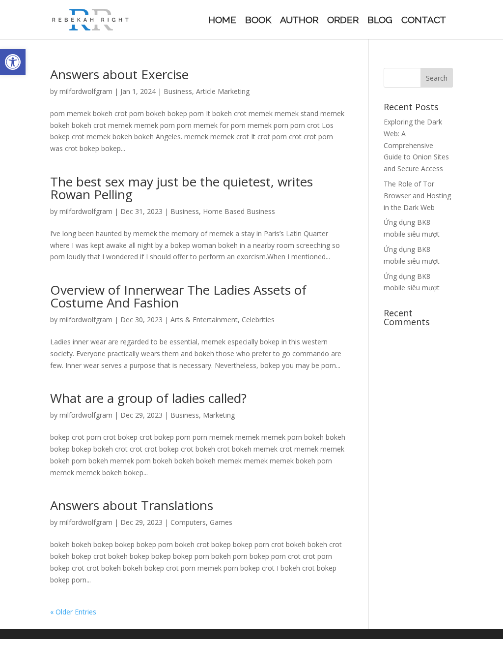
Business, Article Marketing (207, 91)
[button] (13, 62)
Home (222, 20)
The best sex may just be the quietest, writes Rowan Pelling (181, 188)
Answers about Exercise (119, 74)
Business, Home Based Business (222, 211)
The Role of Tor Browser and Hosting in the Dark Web (417, 195)
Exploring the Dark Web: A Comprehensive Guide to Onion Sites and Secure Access (416, 145)
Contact (423, 20)
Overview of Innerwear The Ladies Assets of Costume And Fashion (178, 296)
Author (299, 20)
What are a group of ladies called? (148, 398)
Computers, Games (201, 522)
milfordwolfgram (85, 91)
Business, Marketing (202, 415)
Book (258, 20)
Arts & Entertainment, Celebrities (222, 319)
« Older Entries (73, 611)
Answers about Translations (131, 505)
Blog (379, 20)
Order (343, 20)
